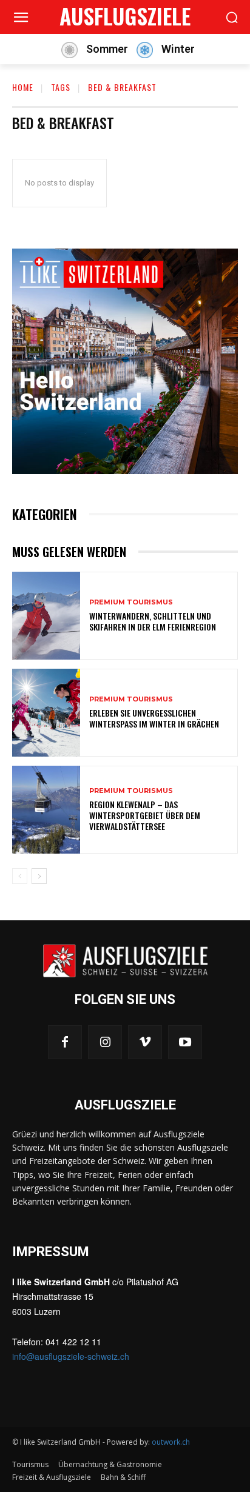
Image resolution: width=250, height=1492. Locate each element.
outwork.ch (171, 1442)
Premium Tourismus (131, 602)
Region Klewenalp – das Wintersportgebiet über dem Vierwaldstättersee (144, 815)
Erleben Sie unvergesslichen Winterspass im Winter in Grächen (154, 718)
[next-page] (39, 876)
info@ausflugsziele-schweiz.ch (70, 1356)
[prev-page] (19, 876)
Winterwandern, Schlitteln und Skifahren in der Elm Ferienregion (152, 621)
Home (22, 87)
